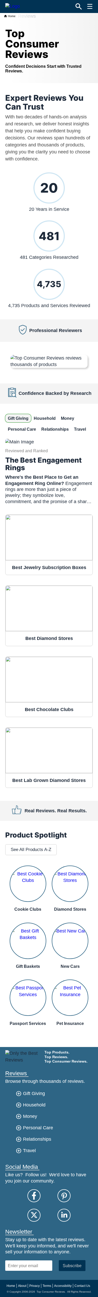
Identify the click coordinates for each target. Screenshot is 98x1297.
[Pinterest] (64, 1196)
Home (11, 16)
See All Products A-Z (31, 849)
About (22, 1285)
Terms (47, 1285)
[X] (34, 1215)
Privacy (34, 1285)
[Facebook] (34, 1196)
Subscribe (72, 1265)
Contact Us (82, 1285)
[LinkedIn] (64, 1215)
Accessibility (63, 1285)
